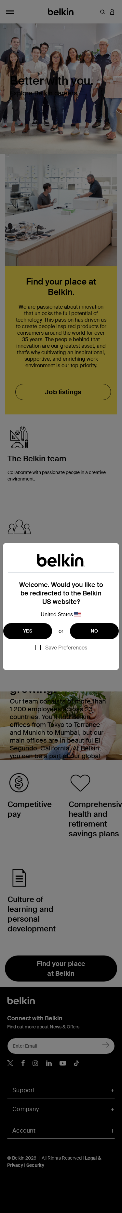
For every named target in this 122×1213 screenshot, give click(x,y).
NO (94, 631)
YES (27, 631)
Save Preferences (66, 647)
